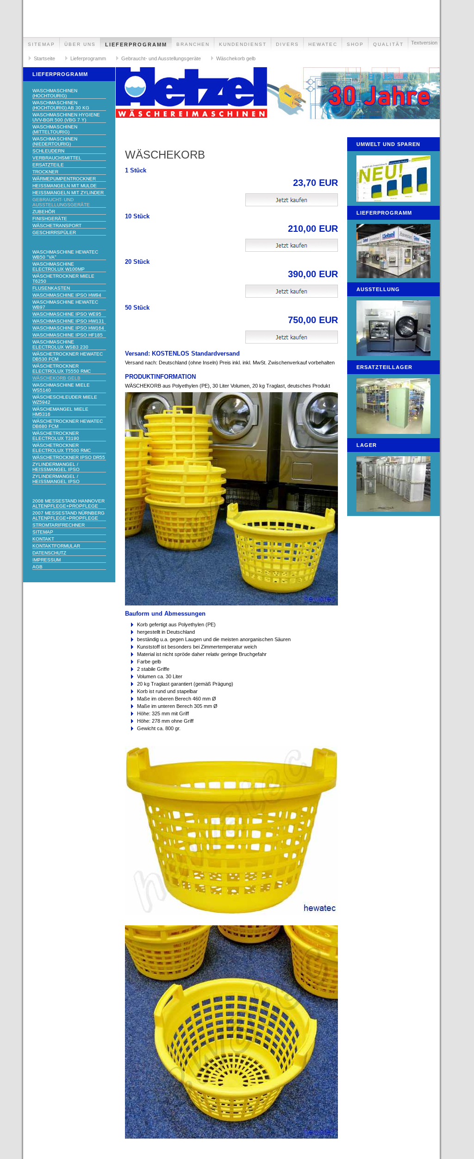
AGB (37, 566)
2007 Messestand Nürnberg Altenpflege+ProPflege (68, 515)
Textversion (424, 42)
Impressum (46, 559)
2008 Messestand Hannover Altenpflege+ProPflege (68, 503)
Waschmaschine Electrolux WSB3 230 (60, 344)
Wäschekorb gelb (236, 58)
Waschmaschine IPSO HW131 (68, 321)
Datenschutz (49, 552)
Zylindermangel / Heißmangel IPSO (56, 467)
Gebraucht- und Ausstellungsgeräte (161, 58)
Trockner (45, 171)
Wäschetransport (56, 225)
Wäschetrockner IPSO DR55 (68, 457)
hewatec (322, 44)
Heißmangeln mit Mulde (64, 185)
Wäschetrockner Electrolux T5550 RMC (61, 368)
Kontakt (43, 538)
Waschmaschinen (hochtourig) (54, 93)
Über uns (80, 44)
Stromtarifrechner (58, 525)
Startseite (44, 58)
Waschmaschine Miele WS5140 (61, 387)
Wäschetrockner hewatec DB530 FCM (67, 356)
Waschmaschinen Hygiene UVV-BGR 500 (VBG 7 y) (66, 117)
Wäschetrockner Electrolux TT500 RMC (61, 448)
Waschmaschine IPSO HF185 (67, 335)
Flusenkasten (51, 288)
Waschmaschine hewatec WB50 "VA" (65, 254)
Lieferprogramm (136, 44)
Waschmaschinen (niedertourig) (54, 141)
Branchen (193, 44)
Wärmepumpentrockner (64, 178)
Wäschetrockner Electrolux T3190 (55, 436)
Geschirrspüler (54, 232)
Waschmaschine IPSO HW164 (68, 328)
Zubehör (43, 211)
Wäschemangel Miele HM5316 (60, 412)
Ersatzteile (48, 164)
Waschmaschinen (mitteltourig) (54, 129)
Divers (287, 44)
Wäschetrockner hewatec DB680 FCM (67, 424)
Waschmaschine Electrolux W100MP (58, 266)
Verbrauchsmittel (56, 157)
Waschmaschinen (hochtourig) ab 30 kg (60, 105)
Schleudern (48, 150)
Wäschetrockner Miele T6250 (63, 279)
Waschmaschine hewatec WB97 (65, 304)
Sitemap (41, 44)
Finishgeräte (49, 218)
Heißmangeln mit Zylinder (68, 192)
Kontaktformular (56, 545)
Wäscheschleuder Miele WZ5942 (64, 400)
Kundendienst (243, 44)
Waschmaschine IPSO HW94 (66, 295)
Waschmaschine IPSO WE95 (66, 314)
